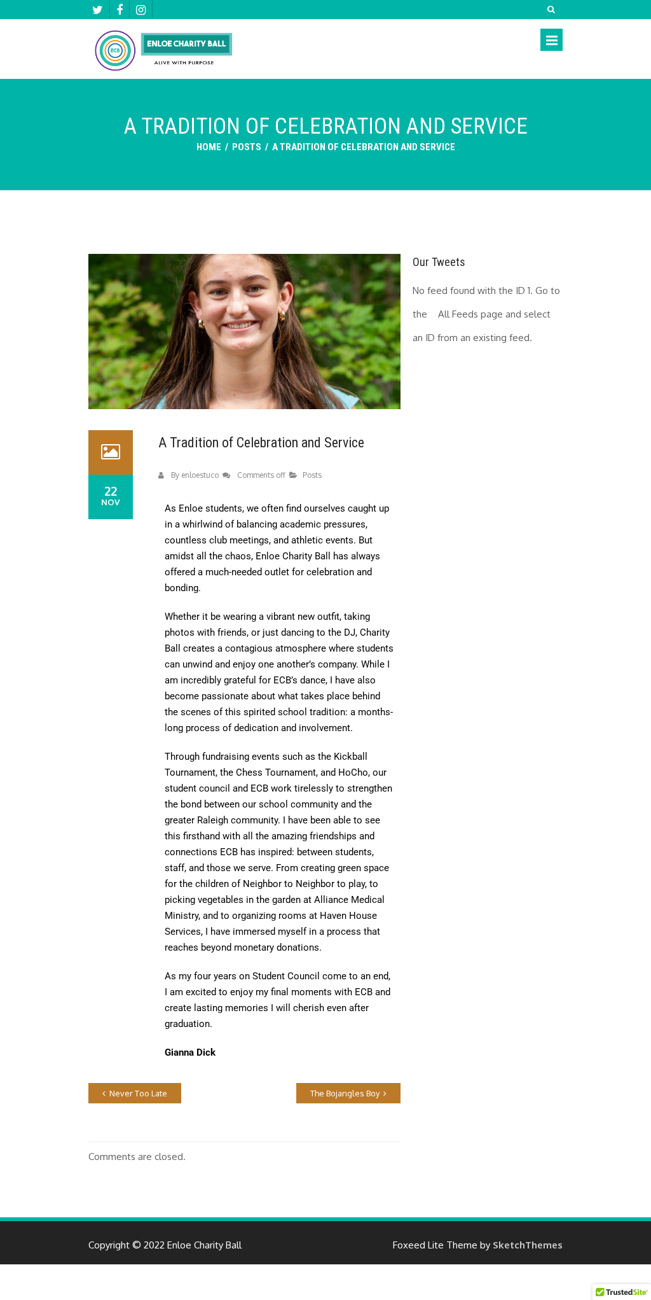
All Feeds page (470, 314)
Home (208, 147)
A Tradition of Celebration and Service (261, 443)
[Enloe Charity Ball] (163, 53)
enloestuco (200, 475)
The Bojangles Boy (345, 1093)
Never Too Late (138, 1093)
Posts (246, 147)
